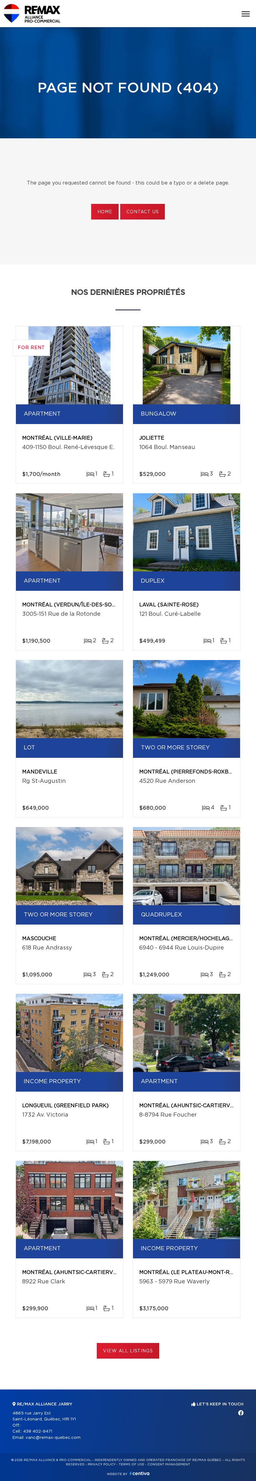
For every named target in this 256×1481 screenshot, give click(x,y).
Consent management (168, 1464)
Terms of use (131, 1464)
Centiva (140, 1473)
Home (104, 212)
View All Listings (128, 1351)
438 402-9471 (37, 1431)
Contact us (142, 212)
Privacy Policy (102, 1464)
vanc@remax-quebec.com (53, 1438)
